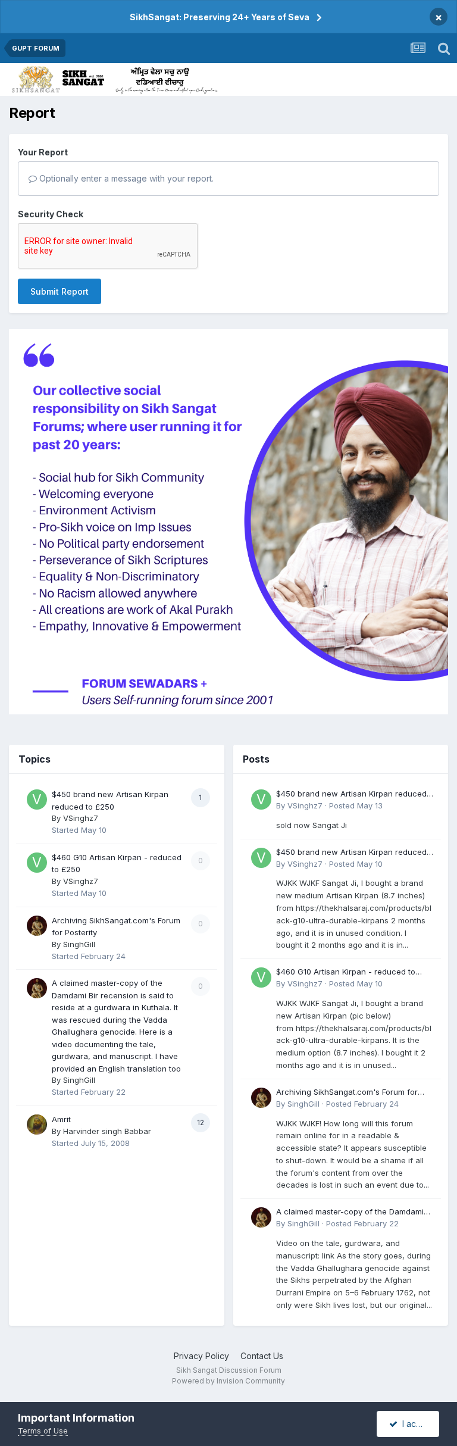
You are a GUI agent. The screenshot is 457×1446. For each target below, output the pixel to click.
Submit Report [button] (59, 291)
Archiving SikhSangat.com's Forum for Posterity (347, 1092)
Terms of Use (43, 1430)
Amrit (61, 1119)
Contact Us (261, 1356)
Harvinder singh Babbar (107, 1131)
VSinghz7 (80, 818)
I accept (415, 1424)
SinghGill (79, 944)
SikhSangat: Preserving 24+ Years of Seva (219, 17)
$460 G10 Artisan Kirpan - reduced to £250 (345, 972)
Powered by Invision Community (228, 1380)
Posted (356, 805)
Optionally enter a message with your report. (125, 178)
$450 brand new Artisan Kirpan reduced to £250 (351, 794)
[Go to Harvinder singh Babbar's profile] (37, 1124)
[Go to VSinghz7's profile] (37, 799)
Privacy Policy (201, 1356)
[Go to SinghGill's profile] (37, 926)
